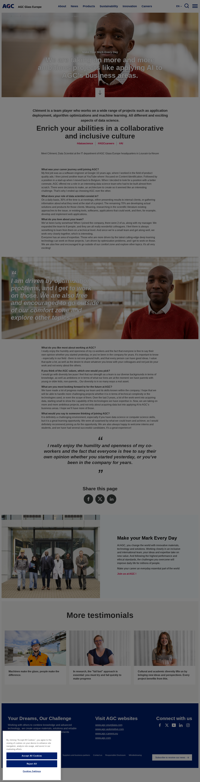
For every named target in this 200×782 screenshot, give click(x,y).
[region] (31, 755)
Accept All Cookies (32, 756)
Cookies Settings (32, 771)
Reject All (32, 763)
